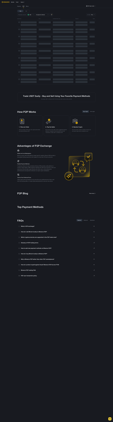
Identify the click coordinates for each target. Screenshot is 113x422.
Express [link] (19, 6)
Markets (12, 2)
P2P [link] (23, 6)
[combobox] (31, 14)
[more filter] (51, 14)
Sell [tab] (26, 11)
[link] (58, 243)
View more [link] (91, 193)
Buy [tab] (20, 11)
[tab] (19, 6)
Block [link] (27, 6)
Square (22, 2)
